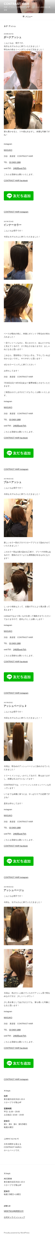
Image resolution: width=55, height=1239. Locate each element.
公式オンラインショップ (14, 1217)
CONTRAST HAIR (16, 4)
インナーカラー (12, 224)
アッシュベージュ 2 (15, 705)
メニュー (28, 17)
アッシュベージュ (14, 890)
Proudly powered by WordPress (16, 1233)
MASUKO (8, 150)
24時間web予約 (19, 168)
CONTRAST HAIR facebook (16, 180)
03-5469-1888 (15, 162)
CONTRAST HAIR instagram (16, 212)
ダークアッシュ (12, 37)
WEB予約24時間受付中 (14, 1211)
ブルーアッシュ (12, 482)
